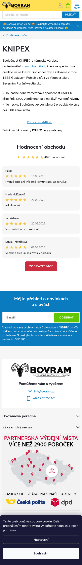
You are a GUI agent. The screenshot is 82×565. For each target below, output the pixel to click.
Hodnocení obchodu (41, 147)
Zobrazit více (41, 266)
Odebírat (66, 317)
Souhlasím (41, 553)
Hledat (70, 15)
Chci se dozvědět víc (39, 122)
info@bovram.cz (44, 391)
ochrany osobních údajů (28, 327)
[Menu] (76, 5)
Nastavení (41, 540)
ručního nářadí (35, 66)
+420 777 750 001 (44, 398)
